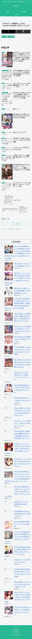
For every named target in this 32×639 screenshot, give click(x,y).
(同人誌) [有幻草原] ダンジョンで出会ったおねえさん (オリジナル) (22, 400)
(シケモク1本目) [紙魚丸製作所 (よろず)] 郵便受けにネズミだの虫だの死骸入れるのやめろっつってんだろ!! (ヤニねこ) (17, 536)
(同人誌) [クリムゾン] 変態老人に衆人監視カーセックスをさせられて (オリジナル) (22, 328)
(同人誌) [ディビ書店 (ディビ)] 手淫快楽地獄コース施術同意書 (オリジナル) (22, 290)
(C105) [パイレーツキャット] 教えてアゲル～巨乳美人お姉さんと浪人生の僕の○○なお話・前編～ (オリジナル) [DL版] (18, 448)
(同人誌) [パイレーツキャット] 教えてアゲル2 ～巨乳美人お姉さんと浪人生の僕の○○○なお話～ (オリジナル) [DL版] (17, 597)
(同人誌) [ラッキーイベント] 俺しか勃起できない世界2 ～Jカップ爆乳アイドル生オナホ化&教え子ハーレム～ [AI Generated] (18, 278)
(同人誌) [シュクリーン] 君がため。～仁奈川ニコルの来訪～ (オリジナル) (22, 423)
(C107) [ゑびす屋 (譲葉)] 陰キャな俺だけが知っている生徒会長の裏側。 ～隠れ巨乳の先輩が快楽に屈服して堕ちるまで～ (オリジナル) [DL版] (17, 303)
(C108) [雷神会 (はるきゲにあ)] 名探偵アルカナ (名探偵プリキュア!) (22, 513)
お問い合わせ (16, 632)
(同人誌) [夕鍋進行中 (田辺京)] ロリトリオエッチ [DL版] (21, 524)
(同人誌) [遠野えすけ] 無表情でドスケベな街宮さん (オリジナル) (22, 339)
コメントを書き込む (16, 224)
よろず (4, 36)
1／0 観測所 (11, 36)
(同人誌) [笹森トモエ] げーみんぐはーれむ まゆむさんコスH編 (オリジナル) (22, 584)
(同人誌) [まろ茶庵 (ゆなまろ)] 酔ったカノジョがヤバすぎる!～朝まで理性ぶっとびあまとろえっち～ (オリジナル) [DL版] (18, 491)
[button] (23, 32)
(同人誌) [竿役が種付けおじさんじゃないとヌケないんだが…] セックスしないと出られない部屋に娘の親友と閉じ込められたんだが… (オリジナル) (18, 476)
